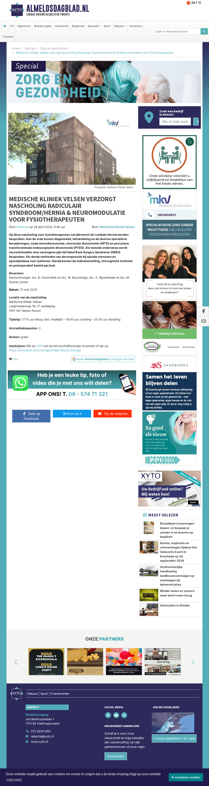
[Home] (4, 26)
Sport (107, 26)
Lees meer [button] (14, 779)
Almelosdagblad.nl (57, 8)
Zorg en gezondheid (54, 48)
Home (15, 48)
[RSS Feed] (124, 715)
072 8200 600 (41, 731)
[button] (11, 662)
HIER (39, 346)
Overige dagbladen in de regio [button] (174, 738)
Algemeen (24, 26)
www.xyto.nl (39, 741)
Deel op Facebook (32, 416)
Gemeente (62, 26)
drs (15, 359)
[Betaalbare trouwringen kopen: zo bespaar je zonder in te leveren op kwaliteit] (148, 527)
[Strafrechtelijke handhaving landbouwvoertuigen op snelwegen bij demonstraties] (148, 571)
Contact (8, 36)
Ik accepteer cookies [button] (186, 777)
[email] (203, 321)
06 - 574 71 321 (88, 394)
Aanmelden (115, 756)
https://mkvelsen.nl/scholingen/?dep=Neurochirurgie (45, 350)
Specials (30, 48)
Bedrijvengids (42, 26)
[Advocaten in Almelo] (148, 609)
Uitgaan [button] (119, 26)
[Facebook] (108, 715)
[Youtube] (116, 715)
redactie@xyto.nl (42, 736)
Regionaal (78, 26)
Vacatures (135, 26)
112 (12, 26)
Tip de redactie (115, 414)
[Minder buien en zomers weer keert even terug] (148, 595)
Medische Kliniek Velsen (117, 227)
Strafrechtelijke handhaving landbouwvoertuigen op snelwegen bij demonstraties (177, 575)
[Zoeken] (204, 31)
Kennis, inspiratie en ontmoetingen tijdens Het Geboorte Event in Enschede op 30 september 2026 (178, 551)
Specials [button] (93, 26)
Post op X (74, 414)
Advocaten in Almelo (175, 605)
